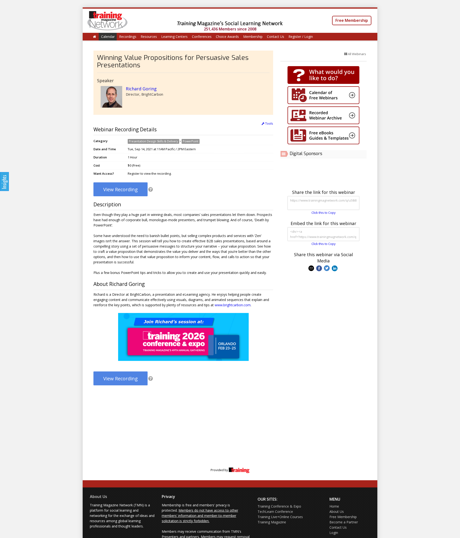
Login (333, 532)
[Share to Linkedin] (335, 268)
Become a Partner (343, 522)
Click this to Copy (323, 212)
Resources (149, 36)
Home (334, 506)
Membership (253, 36)
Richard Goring (141, 89)
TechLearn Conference (275, 511)
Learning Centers (174, 36)
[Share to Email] (311, 268)
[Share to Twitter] (327, 268)
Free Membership (351, 20)
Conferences (202, 36)
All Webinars (356, 54)
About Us (98, 496)
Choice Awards (227, 36)
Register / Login (300, 36)
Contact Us (275, 36)
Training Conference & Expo (279, 506)
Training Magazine (272, 522)
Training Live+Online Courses (280, 517)
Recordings (127, 36)
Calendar (108, 36)
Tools (268, 123)
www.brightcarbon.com (233, 305)
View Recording (120, 189)
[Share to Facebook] (319, 268)
